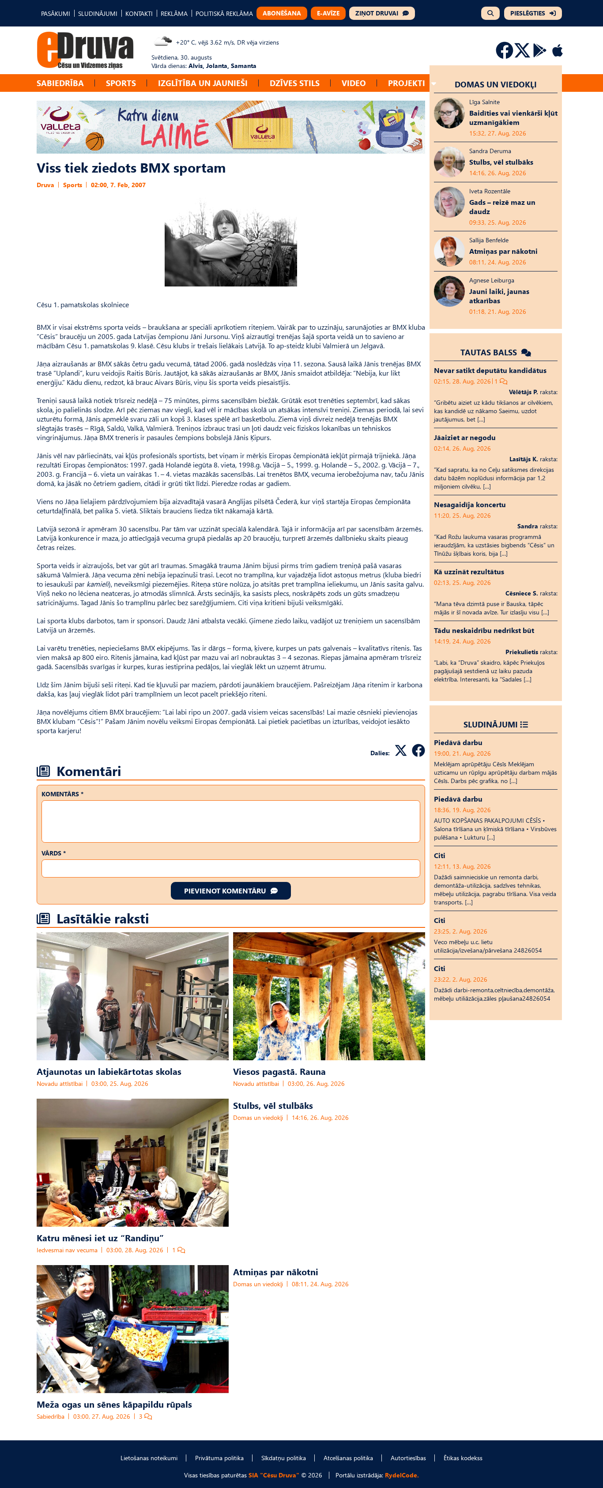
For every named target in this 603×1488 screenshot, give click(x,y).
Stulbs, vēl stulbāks (273, 1105)
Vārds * (53, 853)
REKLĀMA (174, 13)
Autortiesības (408, 1458)
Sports (121, 82)
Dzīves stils (295, 82)
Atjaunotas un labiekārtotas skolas (109, 1071)
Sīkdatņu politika (283, 1458)
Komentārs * (62, 794)
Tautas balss (489, 352)
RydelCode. (402, 1475)
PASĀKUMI (55, 13)
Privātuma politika (219, 1458)
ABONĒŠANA (282, 13)
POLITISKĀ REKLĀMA (224, 13)
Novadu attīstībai (60, 1083)
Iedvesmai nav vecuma (67, 1250)
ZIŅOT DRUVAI (376, 13)
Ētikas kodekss (463, 1458)
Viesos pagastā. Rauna (279, 1071)
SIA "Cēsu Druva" (274, 1475)
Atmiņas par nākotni (275, 1271)
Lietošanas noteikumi (149, 1458)
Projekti (406, 82)
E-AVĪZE (328, 13)
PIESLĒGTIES (527, 13)
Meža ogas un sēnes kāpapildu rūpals (114, 1404)
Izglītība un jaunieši (203, 82)
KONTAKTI (139, 13)
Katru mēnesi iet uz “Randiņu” (100, 1237)
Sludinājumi (491, 724)
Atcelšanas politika (348, 1458)
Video (354, 82)
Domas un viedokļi (258, 1117)
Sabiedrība (60, 82)
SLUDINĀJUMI (97, 13)
